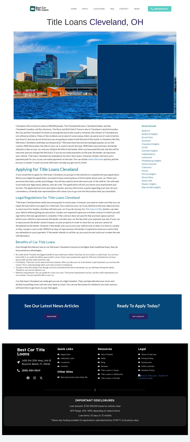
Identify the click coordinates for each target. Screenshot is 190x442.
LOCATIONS (99, 9)
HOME (74, 9)
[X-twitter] (41, 378)
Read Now (51, 316)
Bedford (146, 130)
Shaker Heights (149, 184)
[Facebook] (28, 378)
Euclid (145, 147)
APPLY (85, 9)
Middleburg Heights (151, 160)
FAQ (112, 9)
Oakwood (146, 167)
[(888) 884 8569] (18, 370)
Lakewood (147, 157)
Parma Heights (149, 174)
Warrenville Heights (151, 187)
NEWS (137, 9)
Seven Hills (147, 180)
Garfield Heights (150, 150)
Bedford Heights (150, 134)
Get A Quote (138, 316)
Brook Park (147, 137)
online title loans (95, 159)
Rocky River (147, 177)
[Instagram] (34, 378)
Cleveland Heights (150, 144)
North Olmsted (149, 164)
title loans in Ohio (94, 209)
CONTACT (124, 9)
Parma (145, 170)
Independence (148, 154)
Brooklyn (146, 140)
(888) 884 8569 (31, 370)
